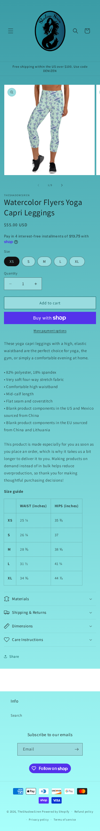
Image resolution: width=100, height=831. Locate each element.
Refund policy (83, 811)
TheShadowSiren (29, 811)
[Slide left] (38, 185)
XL (77, 261)
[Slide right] (62, 185)
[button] (11, 31)
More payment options (50, 331)
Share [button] (14, 656)
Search (16, 715)
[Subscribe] (76, 749)
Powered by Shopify (55, 811)
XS (12, 261)
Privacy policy (39, 819)
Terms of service (65, 819)
